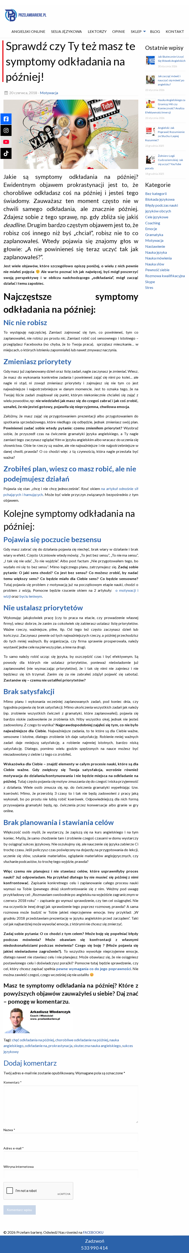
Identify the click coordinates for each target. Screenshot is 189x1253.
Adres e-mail (13, 1148)
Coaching (152, 223)
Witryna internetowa (18, 1167)
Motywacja (49, 92)
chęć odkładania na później (33, 1040)
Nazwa (9, 1130)
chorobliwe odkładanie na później (81, 1040)
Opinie (118, 31)
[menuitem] (28, 31)
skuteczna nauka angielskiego (97, 1045)
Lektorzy (97, 31)
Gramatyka (154, 234)
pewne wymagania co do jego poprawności (93, 968)
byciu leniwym (30, 596)
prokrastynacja (60, 1045)
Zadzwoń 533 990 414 (94, 1244)
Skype (150, 281)
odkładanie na (36, 1045)
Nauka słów (154, 264)
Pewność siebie (157, 269)
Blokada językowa (159, 199)
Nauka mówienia (158, 258)
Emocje (151, 228)
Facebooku (93, 1232)
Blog (155, 31)
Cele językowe (156, 217)
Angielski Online (28, 31)
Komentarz (12, 1082)
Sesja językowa (66, 31)
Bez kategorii (156, 193)
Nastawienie (155, 246)
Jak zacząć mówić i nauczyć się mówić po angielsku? (171, 80)
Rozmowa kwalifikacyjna (165, 275)
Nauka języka (156, 252)
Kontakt (175, 31)
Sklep (136, 31)
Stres (149, 287)
